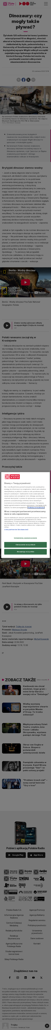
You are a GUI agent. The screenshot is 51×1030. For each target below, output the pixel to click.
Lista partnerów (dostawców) (16, 529)
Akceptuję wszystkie (25, 552)
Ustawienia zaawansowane (25, 538)
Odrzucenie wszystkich (25, 545)
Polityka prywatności (36, 507)
